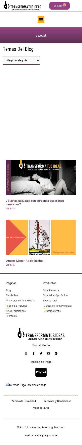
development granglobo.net (41, 435)
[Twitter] (41, 353)
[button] (41, 19)
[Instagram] (26, 353)
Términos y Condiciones (57, 401)
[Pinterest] (56, 353)
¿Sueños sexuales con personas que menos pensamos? (35, 202)
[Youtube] (48, 353)
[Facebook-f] (33, 353)
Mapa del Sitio (41, 407)
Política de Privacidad (23, 401)
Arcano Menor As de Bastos (24, 261)
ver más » (10, 208)
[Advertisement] (41, 111)
